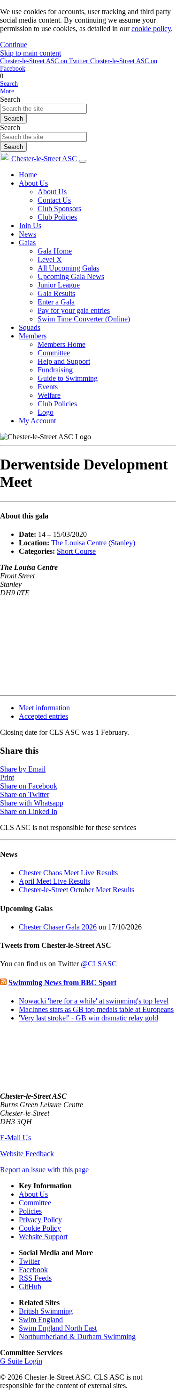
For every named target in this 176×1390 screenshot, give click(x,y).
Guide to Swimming (68, 378)
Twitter (29, 1261)
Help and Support (64, 361)
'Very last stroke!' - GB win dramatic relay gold (88, 1018)
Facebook (33, 1270)
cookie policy (151, 29)
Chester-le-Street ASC (44, 159)
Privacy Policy (40, 1220)
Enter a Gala (56, 302)
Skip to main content (30, 53)
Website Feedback (27, 1154)
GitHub (30, 1287)
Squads (29, 327)
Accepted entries (43, 716)
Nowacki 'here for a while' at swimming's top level (93, 1001)
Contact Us (54, 200)
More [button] (7, 91)
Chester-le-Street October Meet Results (76, 890)
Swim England (41, 1320)
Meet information (44, 708)
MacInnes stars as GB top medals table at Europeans (96, 1009)
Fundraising (55, 370)
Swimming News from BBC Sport (62, 983)
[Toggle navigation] (82, 161)
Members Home (61, 344)
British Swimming (46, 1311)
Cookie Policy (40, 1228)
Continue (13, 45)
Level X (50, 259)
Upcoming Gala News (71, 276)
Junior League (59, 285)
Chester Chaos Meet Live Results (68, 873)
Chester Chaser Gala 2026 (58, 927)
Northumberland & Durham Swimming (77, 1336)
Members (32, 336)
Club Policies (57, 217)
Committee (54, 353)
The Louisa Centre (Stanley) (93, 543)
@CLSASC (99, 964)
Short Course (76, 551)
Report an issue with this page (44, 1170)
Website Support (43, 1237)
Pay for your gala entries (74, 310)
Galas (27, 243)
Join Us (30, 226)
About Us (33, 183)
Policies (30, 1211)
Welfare (49, 395)
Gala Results (56, 293)
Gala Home (55, 251)
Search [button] (9, 83)
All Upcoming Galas (68, 268)
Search (10, 99)
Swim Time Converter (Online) (84, 319)
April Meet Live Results (54, 881)
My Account (37, 421)
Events (48, 387)
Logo (46, 412)
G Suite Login (21, 1361)
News (27, 234)
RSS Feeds (35, 1278)
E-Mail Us (15, 1138)
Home (28, 175)
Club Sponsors (59, 209)
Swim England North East (58, 1328)
